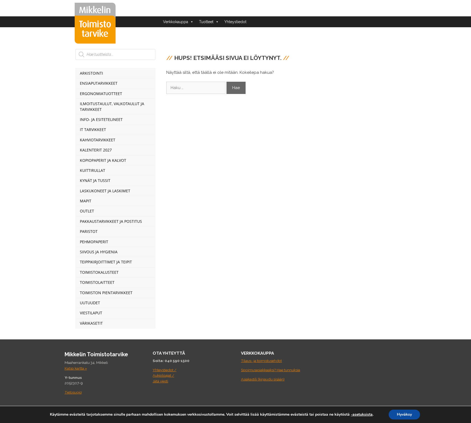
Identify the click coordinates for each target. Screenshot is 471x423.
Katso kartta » (76, 368)
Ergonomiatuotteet (101, 93)
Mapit (85, 200)
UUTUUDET (90, 302)
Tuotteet (206, 22)
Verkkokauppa (175, 22)
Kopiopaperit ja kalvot (103, 160)
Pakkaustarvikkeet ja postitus (111, 221)
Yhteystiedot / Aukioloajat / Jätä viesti (164, 375)
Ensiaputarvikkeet (98, 83)
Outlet (87, 211)
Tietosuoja (73, 392)
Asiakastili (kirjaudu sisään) (263, 379)
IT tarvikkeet (93, 129)
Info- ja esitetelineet (101, 119)
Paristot (89, 231)
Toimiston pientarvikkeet (106, 292)
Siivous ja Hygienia (98, 251)
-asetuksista (362, 414)
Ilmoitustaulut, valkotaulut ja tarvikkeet (112, 106)
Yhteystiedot (235, 22)
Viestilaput (91, 312)
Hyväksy (404, 414)
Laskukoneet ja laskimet (105, 190)
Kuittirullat (92, 170)
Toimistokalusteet (99, 272)
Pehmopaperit (94, 241)
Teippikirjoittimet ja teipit (106, 261)
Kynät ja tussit (95, 180)
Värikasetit (91, 323)
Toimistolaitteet (97, 282)
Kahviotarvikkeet (97, 139)
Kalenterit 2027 (96, 150)
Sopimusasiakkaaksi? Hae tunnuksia (270, 370)
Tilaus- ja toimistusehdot (261, 360)
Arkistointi (91, 73)
